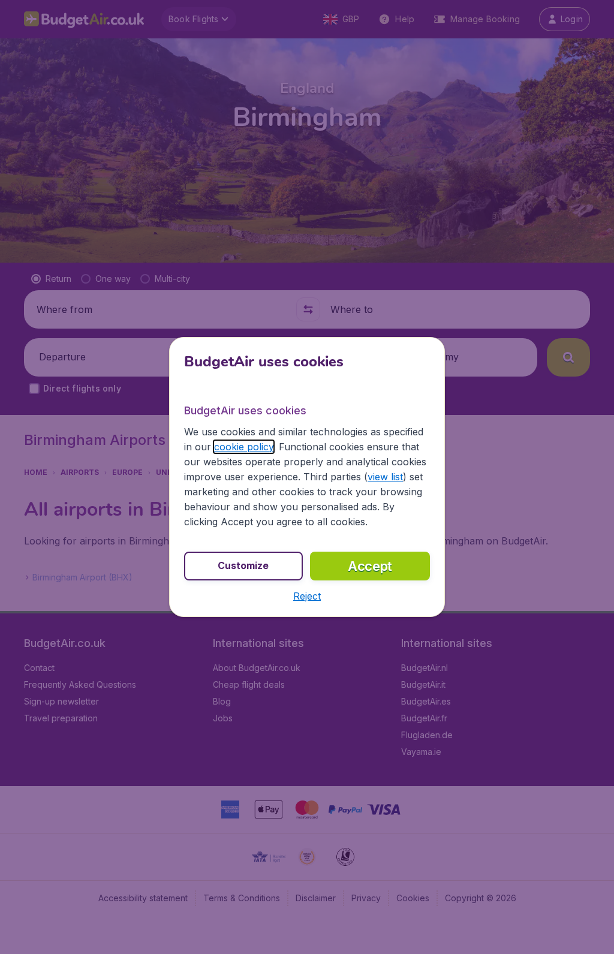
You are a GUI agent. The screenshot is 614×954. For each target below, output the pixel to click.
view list (385, 477)
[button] (307, 596)
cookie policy (243, 447)
